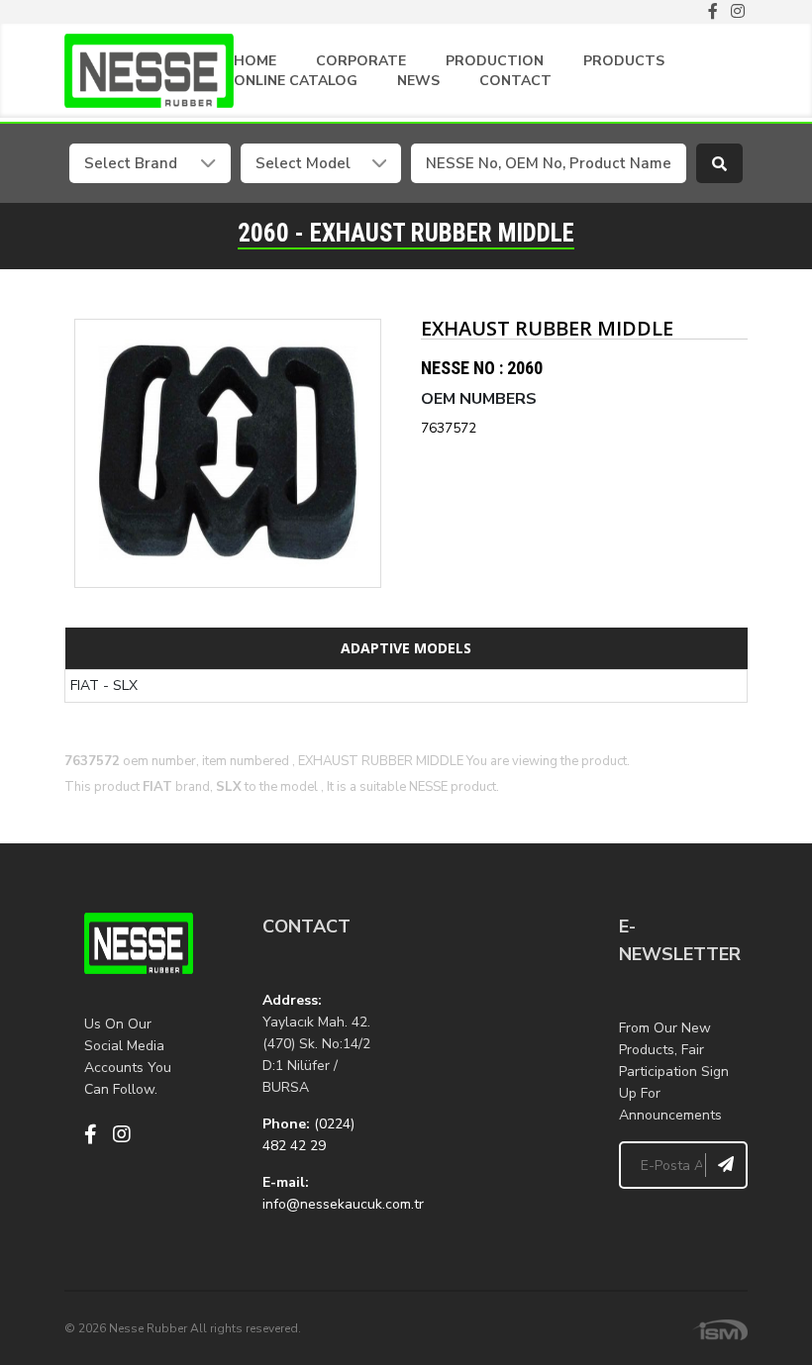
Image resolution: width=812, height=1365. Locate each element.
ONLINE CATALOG (295, 80)
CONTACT (515, 80)
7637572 (448, 428)
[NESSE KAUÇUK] (495, 1012)
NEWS (418, 80)
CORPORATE (361, 60)
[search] (720, 163)
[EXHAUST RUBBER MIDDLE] (227, 453)
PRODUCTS (623, 60)
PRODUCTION (495, 60)
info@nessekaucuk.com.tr (343, 1204)
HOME (255, 60)
